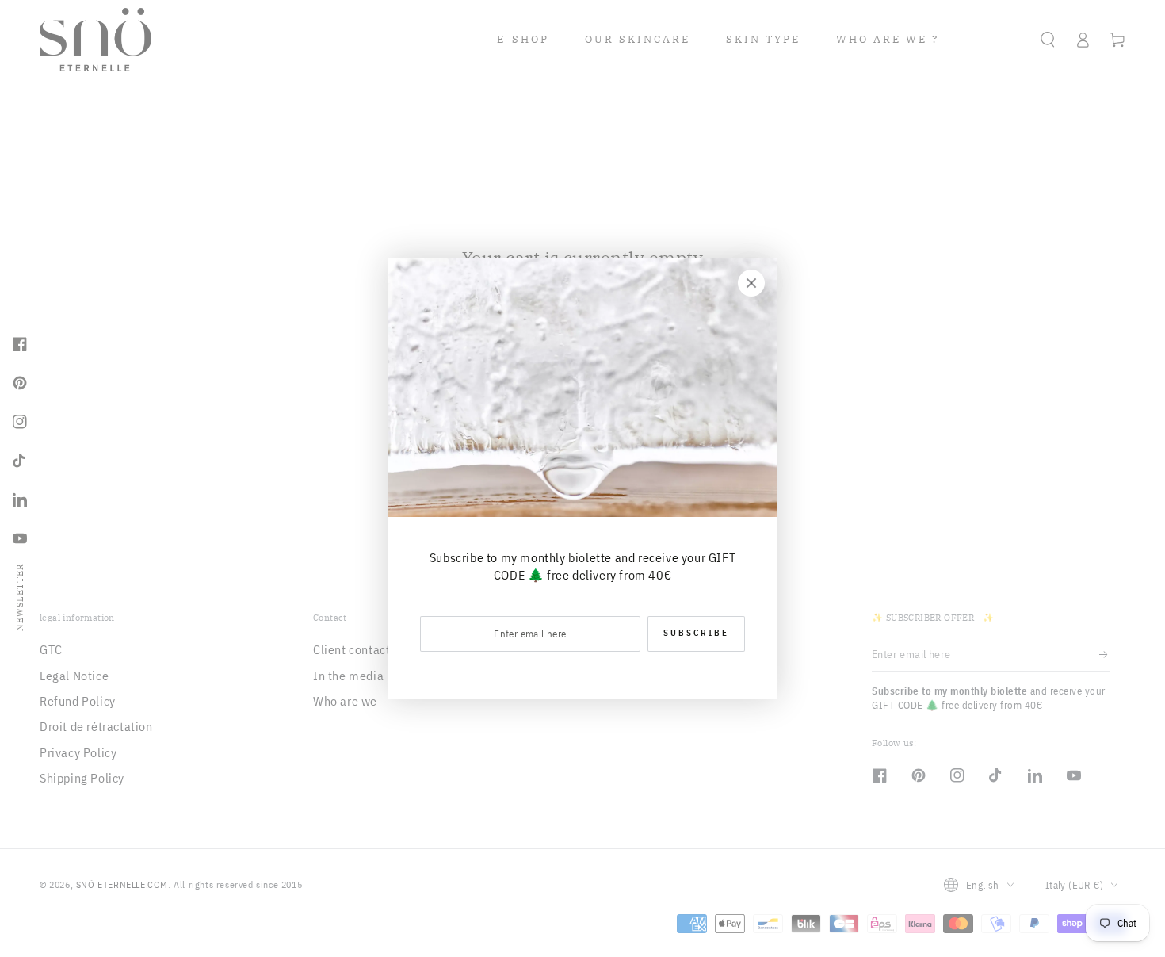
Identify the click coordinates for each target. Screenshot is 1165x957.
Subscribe (696, 632)
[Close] (751, 283)
